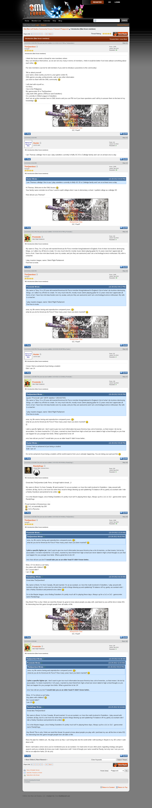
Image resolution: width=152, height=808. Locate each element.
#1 (127, 43)
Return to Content (108, 787)
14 (46, 34)
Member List (36, 21)
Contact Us (50, 796)
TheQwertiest (70, 43)
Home (27, 21)
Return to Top (122, 787)
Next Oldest (30, 760)
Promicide (69, 231)
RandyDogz (69, 462)
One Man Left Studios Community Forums (38, 29)
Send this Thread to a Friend (34, 772)
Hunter (68, 349)
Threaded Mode (114, 39)
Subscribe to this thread (33, 775)
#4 (127, 231)
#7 (127, 376)
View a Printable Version (33, 770)
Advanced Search (123, 25)
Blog (60, 21)
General (57, 29)
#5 (127, 271)
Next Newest (41, 760)
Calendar (46, 21)
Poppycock (65, 29)
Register (43, 25)
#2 (127, 137)
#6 (127, 349)
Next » (50, 34)
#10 (127, 641)
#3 (127, 163)
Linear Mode (123, 39)
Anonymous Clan (76, 128)
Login (37, 25)
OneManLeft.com (64, 796)
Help (54, 21)
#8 (127, 462)
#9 (127, 516)
